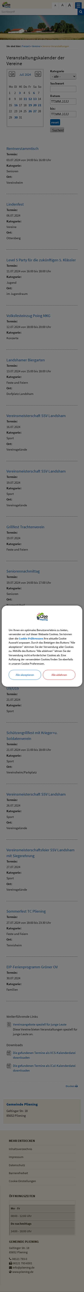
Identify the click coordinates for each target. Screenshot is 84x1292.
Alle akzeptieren (25, 675)
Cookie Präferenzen (31, 638)
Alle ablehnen (59, 675)
